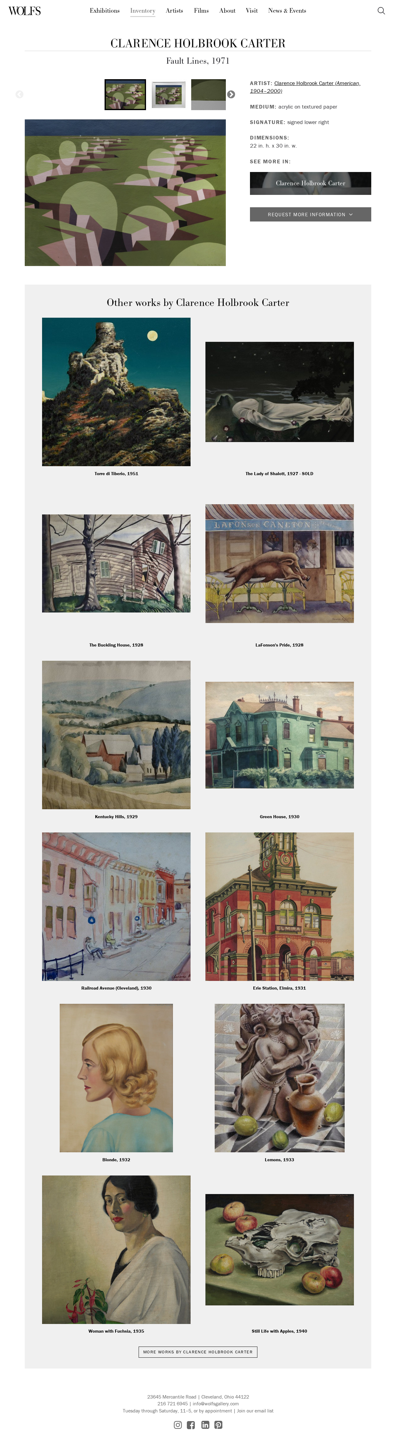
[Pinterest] (218, 1425)
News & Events (287, 10)
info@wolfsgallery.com (216, 1403)
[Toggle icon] (382, 11)
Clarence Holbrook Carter (198, 44)
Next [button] (231, 94)
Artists (174, 10)
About (227, 10)
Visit (252, 10)
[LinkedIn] (205, 1425)
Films (201, 10)
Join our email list (255, 1410)
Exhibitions (105, 10)
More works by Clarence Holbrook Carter (198, 1352)
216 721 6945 (172, 1403)
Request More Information (307, 214)
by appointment (215, 1410)
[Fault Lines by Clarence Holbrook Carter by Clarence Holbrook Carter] (125, 192)
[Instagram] (177, 1425)
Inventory (142, 10)
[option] (125, 94)
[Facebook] (190, 1425)
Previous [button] (19, 94)
